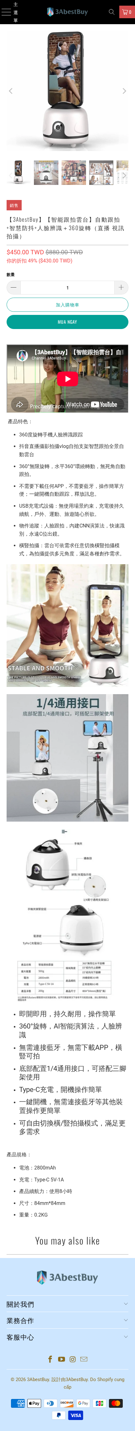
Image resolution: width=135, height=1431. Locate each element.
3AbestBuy (38, 1379)
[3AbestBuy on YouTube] (61, 1360)
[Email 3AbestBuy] (84, 1360)
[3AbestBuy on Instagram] (73, 1360)
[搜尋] (112, 12)
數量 (11, 274)
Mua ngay (67, 321)
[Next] (124, 91)
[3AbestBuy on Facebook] (50, 1360)
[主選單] (3, 12)
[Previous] (11, 91)
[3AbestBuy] (67, 12)
